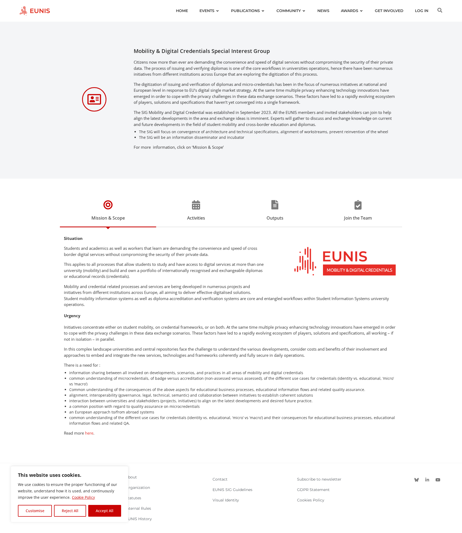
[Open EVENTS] (218, 11)
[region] (69, 494)
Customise (35, 510)
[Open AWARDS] (361, 11)
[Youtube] (438, 480)
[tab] (108, 213)
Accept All (104, 510)
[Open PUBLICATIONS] (263, 11)
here (89, 433)
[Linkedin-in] (427, 480)
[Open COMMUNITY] (304, 11)
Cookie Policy (83, 497)
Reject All (70, 510)
